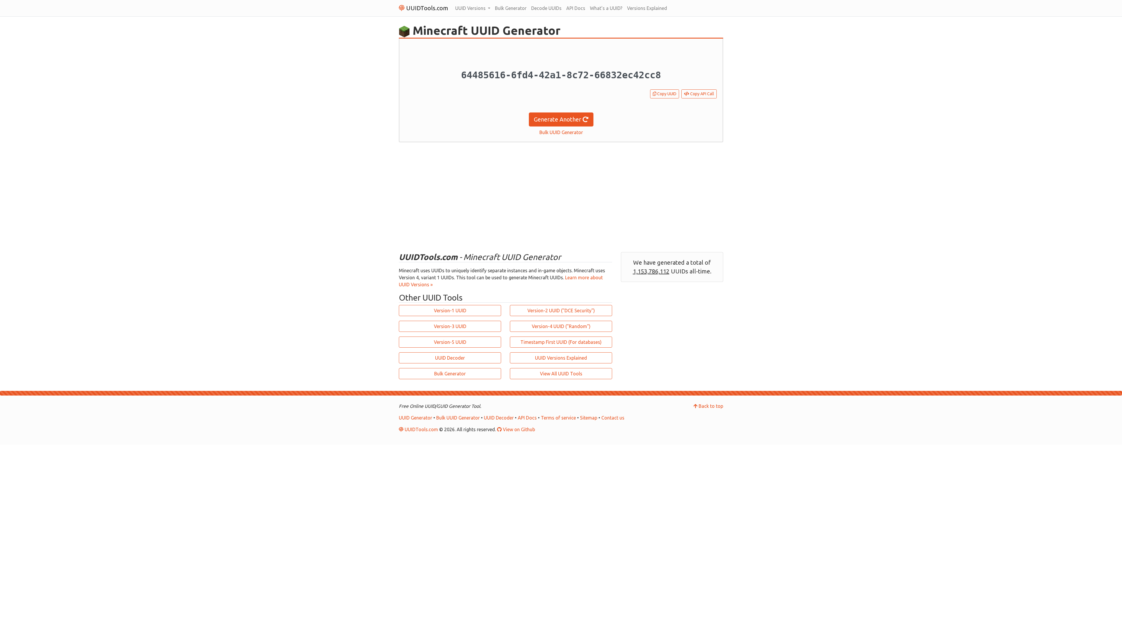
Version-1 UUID (450, 310)
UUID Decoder (450, 357)
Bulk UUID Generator (561, 132)
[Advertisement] (561, 197)
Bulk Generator (511, 8)
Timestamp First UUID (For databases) (561, 342)
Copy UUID (666, 93)
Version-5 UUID (450, 342)
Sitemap (588, 417)
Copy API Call (701, 93)
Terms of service (558, 417)
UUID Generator (415, 417)
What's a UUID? (606, 8)
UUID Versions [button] (471, 8)
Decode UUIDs (546, 8)
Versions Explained (647, 8)
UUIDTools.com (426, 8)
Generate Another (558, 119)
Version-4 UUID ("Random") (561, 326)
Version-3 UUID (450, 326)
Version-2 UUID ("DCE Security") (561, 310)
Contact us (612, 417)
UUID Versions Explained (561, 357)
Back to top (710, 406)
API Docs (575, 8)
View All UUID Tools (561, 373)
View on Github (518, 429)
